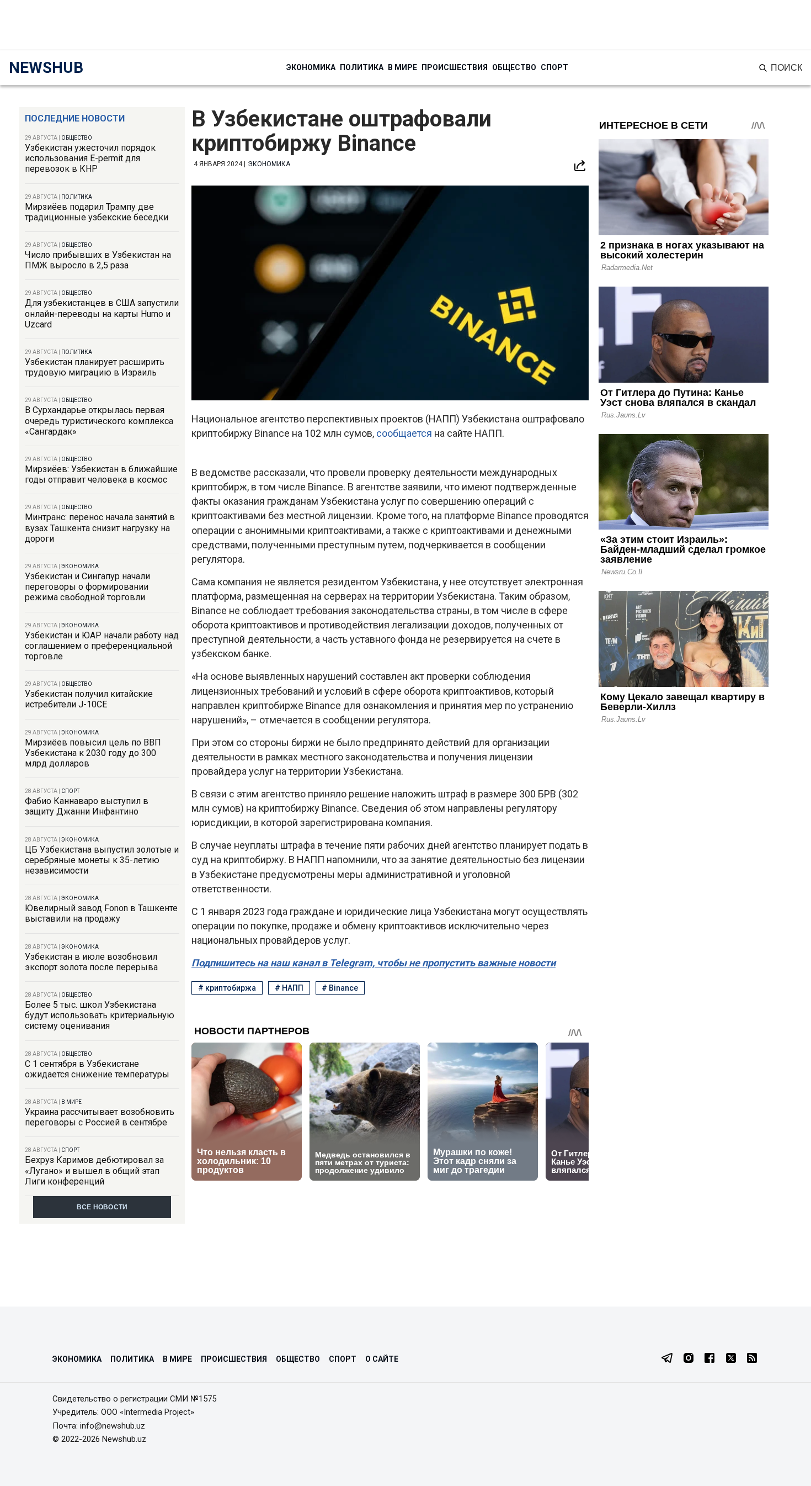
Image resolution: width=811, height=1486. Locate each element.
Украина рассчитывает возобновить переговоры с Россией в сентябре (99, 1117)
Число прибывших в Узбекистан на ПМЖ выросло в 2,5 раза (98, 260)
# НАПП (289, 987)
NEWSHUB (46, 68)
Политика (361, 67)
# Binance (340, 987)
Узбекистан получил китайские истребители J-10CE (89, 699)
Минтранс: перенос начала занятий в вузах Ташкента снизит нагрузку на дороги (100, 527)
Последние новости (75, 118)
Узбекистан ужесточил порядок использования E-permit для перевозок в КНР (90, 158)
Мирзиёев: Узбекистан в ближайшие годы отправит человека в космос (101, 474)
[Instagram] (688, 1359)
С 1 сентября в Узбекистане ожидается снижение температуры (97, 1069)
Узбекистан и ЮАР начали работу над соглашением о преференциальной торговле (102, 646)
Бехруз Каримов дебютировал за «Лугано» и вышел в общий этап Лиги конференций (94, 1170)
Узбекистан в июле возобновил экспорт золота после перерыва (91, 961)
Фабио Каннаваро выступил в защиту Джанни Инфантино (86, 806)
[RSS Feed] (752, 1359)
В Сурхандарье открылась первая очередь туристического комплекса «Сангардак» (99, 420)
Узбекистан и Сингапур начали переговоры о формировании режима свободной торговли (87, 586)
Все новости (102, 1207)
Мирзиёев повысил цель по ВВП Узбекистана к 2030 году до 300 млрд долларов (93, 753)
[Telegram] (667, 1359)
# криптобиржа (227, 987)
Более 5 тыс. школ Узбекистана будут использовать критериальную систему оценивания (99, 1015)
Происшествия (454, 67)
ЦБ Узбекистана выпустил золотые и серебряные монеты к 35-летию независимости (102, 860)
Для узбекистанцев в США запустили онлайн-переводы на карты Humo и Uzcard (102, 313)
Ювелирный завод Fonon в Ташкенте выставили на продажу (101, 913)
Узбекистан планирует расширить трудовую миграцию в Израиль (94, 367)
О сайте (381, 1359)
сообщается (405, 433)
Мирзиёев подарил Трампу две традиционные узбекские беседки (96, 212)
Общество (514, 67)
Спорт (554, 67)
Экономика (310, 67)
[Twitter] (731, 1359)
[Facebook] (709, 1359)
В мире (402, 67)
